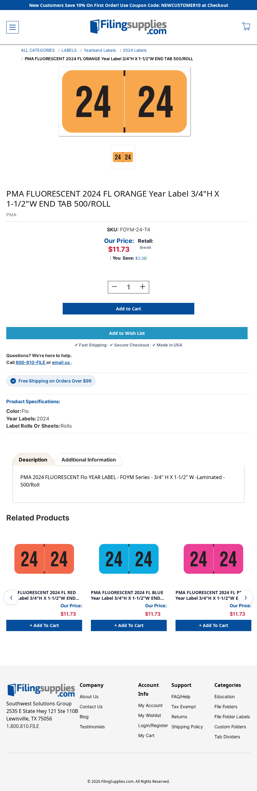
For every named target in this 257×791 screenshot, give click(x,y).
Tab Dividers (227, 736)
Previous (11, 597)
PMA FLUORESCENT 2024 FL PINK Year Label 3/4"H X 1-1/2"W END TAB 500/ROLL (211, 595)
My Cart (146, 735)
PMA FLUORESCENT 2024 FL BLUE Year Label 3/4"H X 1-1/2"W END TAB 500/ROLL (127, 595)
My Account (150, 705)
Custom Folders (230, 726)
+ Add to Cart (44, 625)
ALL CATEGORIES (38, 50)
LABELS (68, 50)
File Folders (225, 706)
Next (245, 597)
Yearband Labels (100, 50)
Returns (179, 716)
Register (159, 725)
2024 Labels (135, 50)
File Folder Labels (232, 716)
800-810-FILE (31, 362)
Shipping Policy (187, 726)
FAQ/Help (181, 696)
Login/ (144, 725)
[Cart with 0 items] (246, 27)
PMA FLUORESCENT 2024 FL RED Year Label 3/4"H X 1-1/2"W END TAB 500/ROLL (41, 595)
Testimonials (92, 726)
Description (33, 459)
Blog (84, 716)
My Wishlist (149, 715)
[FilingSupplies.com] (128, 27)
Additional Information (88, 459)
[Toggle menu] (12, 27)
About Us (89, 696)
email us (61, 362)
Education (224, 696)
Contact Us (91, 706)
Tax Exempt (183, 706)
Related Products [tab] (37, 517)
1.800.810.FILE (22, 726)
